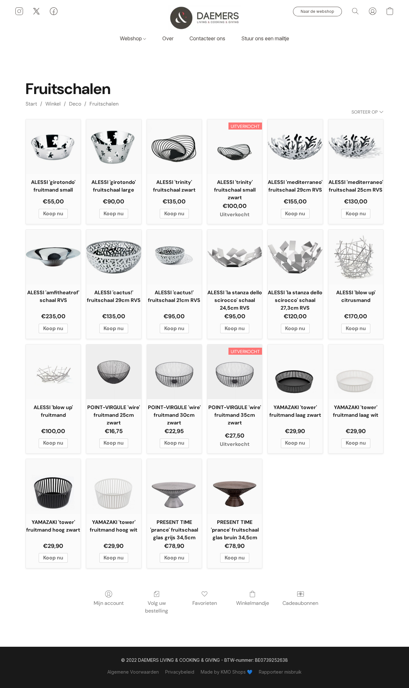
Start (31, 103)
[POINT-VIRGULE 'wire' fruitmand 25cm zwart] (113, 371)
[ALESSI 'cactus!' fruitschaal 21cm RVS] (174, 257)
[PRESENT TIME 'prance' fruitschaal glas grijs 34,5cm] (174, 486)
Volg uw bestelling (156, 607)
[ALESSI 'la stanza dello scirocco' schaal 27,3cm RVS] (295, 257)
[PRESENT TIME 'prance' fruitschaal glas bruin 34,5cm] (234, 486)
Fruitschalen (104, 103)
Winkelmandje (252, 603)
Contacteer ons (207, 38)
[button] (204, 17)
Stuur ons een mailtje (265, 38)
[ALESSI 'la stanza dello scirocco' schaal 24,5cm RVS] (234, 257)
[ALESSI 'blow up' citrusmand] (355, 257)
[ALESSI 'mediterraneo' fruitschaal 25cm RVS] (355, 146)
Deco (75, 103)
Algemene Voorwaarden (133, 672)
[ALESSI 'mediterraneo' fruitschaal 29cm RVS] (295, 146)
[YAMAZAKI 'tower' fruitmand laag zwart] (295, 371)
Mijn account (109, 603)
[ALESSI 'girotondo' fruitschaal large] (113, 146)
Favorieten (204, 603)
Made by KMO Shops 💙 (226, 672)
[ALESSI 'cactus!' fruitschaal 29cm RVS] (113, 257)
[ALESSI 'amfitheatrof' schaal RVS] (53, 257)
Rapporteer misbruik (280, 672)
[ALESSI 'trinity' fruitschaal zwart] (174, 146)
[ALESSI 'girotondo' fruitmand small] (53, 146)
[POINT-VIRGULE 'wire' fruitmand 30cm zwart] (174, 371)
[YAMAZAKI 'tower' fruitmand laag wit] (355, 371)
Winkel (53, 103)
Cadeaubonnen (300, 603)
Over (168, 38)
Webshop (131, 38)
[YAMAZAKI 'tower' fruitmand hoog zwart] (53, 486)
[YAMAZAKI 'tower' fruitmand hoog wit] (113, 486)
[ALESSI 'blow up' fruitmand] (53, 371)
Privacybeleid (179, 672)
